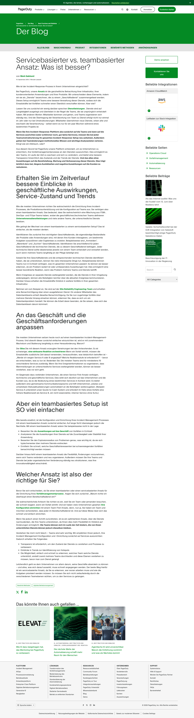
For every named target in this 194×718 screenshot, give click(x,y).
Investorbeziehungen (124, 684)
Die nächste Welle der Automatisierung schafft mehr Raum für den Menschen (68, 652)
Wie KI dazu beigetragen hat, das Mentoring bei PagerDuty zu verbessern (30, 649)
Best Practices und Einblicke (47, 23)
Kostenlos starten (167, 9)
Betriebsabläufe (22, 678)
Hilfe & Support (155, 671)
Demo (85, 697)
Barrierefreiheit (155, 690)
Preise (62, 9)
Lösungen (51, 9)
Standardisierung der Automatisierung (57, 680)
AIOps (18, 671)
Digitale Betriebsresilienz (59, 688)
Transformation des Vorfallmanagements (57, 669)
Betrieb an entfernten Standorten (62, 694)
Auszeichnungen (123, 697)
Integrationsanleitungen (92, 684)
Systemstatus (155, 668)
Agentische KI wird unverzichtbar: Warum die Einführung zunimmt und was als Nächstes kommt (108, 649)
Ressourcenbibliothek (91, 668)
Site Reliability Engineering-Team (76, 289)
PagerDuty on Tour (90, 681)
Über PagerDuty (122, 668)
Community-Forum (90, 671)
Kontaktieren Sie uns (161, 73)
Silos (22, 348)
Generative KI (21, 690)
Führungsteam (122, 687)
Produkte (38, 9)
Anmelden (147, 9)
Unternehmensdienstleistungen (32, 218)
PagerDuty (19, 23)
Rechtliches (154, 681)
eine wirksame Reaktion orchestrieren (47, 351)
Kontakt (134, 9)
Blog (85, 693)
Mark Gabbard (27, 76)
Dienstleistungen (76, 108)
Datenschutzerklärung (47, 713)
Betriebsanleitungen (90, 675)
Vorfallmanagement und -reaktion (75, 645)
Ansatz (41, 91)
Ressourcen (89, 9)
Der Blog (31, 23)
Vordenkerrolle (122, 671)
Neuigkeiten (20, 693)
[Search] (175, 270)
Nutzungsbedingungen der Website (71, 713)
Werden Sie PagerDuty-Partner (161, 675)
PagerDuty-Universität (91, 687)
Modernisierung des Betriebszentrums (57, 675)
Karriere (119, 693)
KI (17, 643)
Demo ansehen (161, 59)
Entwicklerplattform (23, 681)
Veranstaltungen (123, 678)
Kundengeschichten (90, 678)
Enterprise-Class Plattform (26, 684)
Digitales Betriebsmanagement (27, 687)
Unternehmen (73, 9)
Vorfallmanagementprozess (50, 493)
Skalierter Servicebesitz (58, 691)
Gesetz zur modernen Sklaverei (127, 713)
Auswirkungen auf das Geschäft (53, 431)
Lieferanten (121, 690)
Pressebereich (122, 675)
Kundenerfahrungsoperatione (60, 685)
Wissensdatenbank (90, 690)
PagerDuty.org (122, 681)
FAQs (152, 687)
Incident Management (24, 668)
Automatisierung (62, 643)
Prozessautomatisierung (25, 675)
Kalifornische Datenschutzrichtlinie (100, 713)
